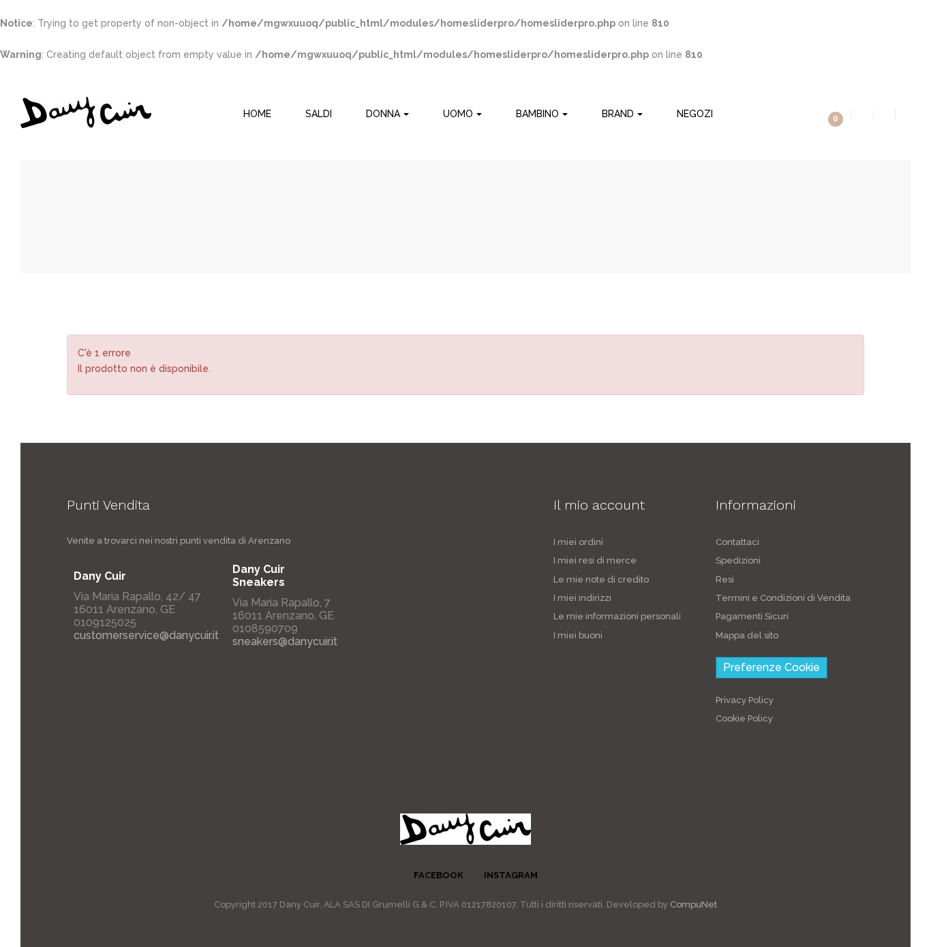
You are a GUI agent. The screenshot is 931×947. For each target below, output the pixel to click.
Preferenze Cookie (771, 667)
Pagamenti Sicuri (752, 616)
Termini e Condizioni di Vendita (783, 598)
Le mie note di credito (601, 579)
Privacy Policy (745, 700)
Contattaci (737, 542)
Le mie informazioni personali (617, 616)
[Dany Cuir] (85, 111)
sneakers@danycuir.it (284, 641)
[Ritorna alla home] (84, 216)
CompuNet (693, 904)
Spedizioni (738, 560)
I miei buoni (577, 635)
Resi (725, 579)
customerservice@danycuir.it (146, 635)
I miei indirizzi (582, 598)
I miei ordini (578, 542)
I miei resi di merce (595, 560)
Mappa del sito (747, 635)
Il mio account (599, 505)
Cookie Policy (744, 718)
